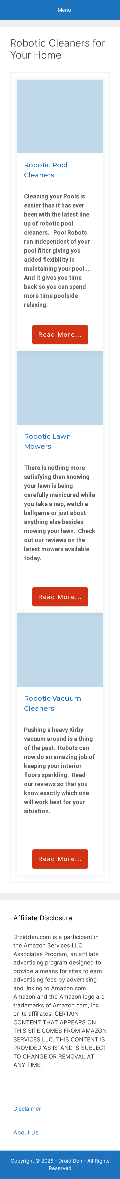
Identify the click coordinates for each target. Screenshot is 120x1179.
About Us (26, 1132)
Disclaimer (27, 1108)
